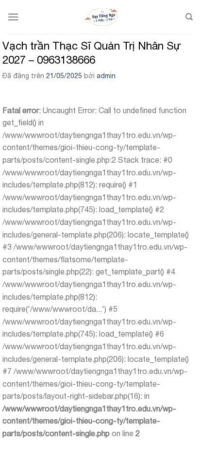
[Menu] (13, 17)
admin (106, 76)
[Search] (189, 17)
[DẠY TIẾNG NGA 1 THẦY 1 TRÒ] (102, 17)
